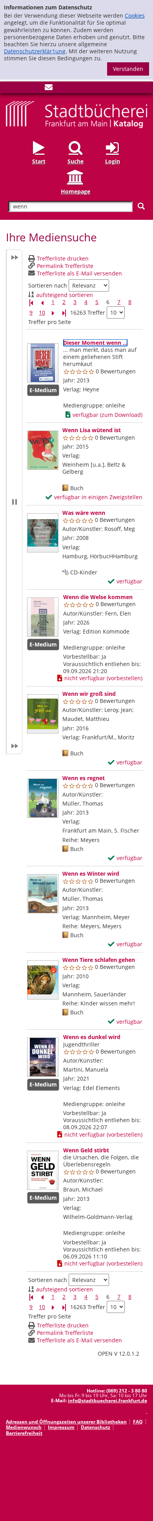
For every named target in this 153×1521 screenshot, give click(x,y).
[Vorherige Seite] (42, 302)
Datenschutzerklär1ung (35, 51)
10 (42, 312)
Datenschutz (95, 1427)
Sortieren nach (47, 285)
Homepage (75, 191)
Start (39, 161)
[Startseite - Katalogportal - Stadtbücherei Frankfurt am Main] (76, 114)
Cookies (135, 15)
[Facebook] (10, 88)
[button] (14, 502)
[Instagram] (23, 88)
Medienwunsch (24, 1427)
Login (112, 161)
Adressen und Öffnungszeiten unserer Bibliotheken (66, 1421)
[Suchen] (141, 206)
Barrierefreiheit (24, 1433)
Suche (75, 161)
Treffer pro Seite (49, 322)
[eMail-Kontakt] (49, 88)
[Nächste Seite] (53, 313)
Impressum (61, 1427)
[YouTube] (36, 88)
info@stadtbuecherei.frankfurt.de (107, 1400)
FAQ (138, 1421)
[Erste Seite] (31, 302)
